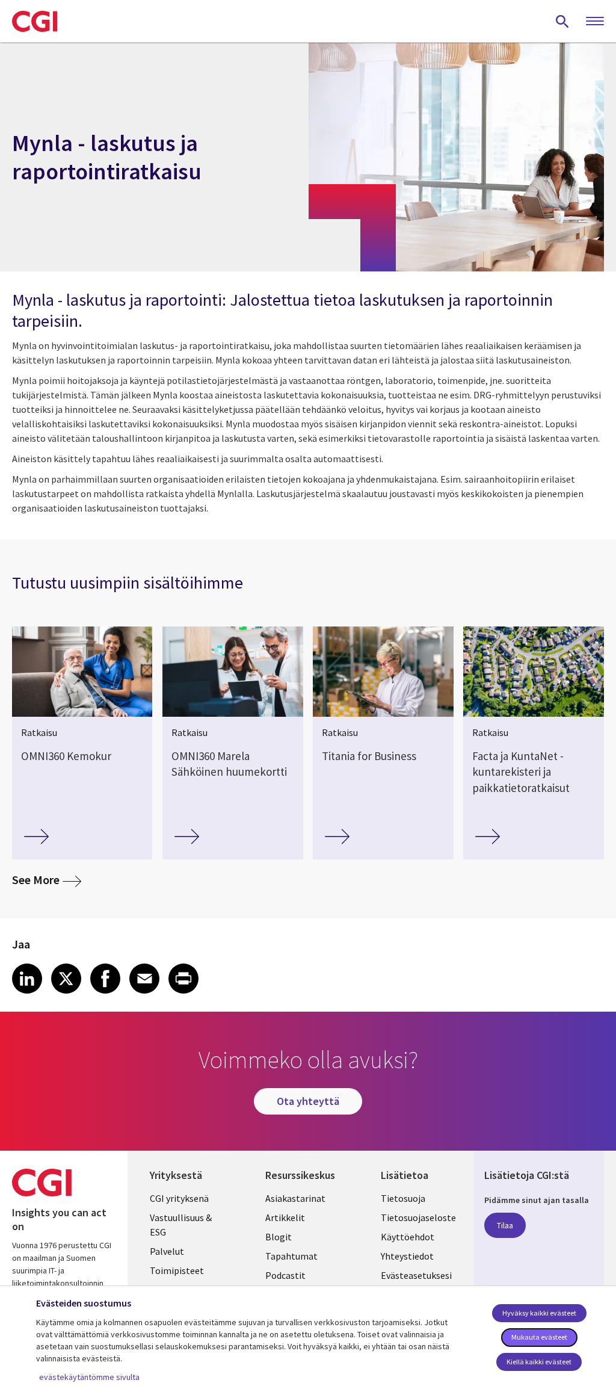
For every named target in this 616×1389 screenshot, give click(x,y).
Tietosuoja (403, 1198)
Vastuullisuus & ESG (181, 1224)
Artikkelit (285, 1217)
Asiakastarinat (295, 1198)
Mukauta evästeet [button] (539, 1336)
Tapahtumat (291, 1256)
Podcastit (285, 1275)
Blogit (278, 1237)
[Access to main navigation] (595, 21)
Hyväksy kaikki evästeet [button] (539, 1312)
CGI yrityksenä (179, 1198)
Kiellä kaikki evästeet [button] (539, 1361)
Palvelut (167, 1251)
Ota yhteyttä (308, 1101)
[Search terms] (562, 21)
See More (46, 879)
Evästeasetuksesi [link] (416, 1275)
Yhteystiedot (407, 1256)
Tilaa (505, 1225)
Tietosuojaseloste (418, 1217)
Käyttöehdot (407, 1237)
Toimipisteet (177, 1270)
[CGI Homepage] (34, 21)
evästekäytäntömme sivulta (89, 1377)
